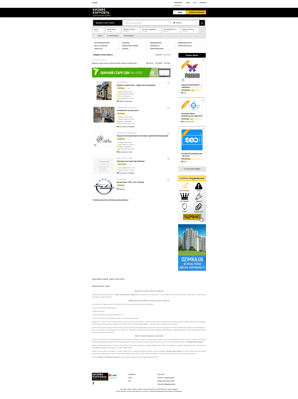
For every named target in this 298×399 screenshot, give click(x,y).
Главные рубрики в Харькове (100, 279)
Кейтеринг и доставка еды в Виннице (131, 161)
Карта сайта (160, 374)
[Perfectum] (131, 72)
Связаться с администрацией (165, 378)
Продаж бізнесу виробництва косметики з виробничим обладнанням (142, 136)
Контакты (203, 3)
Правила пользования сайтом (165, 381)
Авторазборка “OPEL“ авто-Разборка (130, 182)
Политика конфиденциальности (166, 384)
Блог (194, 3)
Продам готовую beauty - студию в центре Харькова (136, 85)
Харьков (107, 286)
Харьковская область (98, 286)
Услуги (188, 3)
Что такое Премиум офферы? (192, 169)
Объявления (178, 3)
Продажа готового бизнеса (117, 279)
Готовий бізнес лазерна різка (127, 110)
